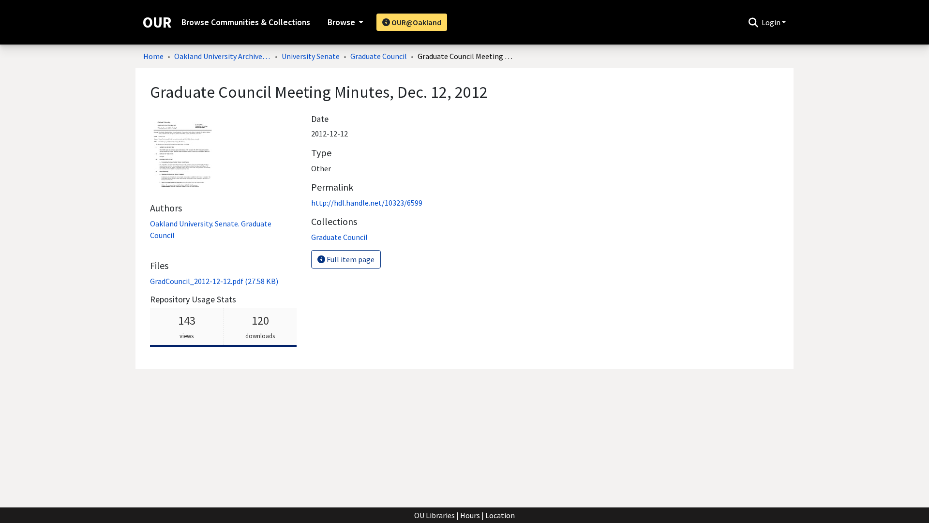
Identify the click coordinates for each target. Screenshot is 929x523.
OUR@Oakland (415, 22)
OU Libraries (434, 515)
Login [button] (772, 22)
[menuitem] (344, 22)
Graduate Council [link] (378, 56)
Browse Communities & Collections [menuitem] (245, 22)
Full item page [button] (350, 259)
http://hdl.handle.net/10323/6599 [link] (366, 203)
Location (500, 515)
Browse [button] (341, 22)
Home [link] (153, 56)
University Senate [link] (311, 56)
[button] (753, 22)
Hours (470, 515)
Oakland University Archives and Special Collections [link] (222, 56)
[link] (214, 281)
